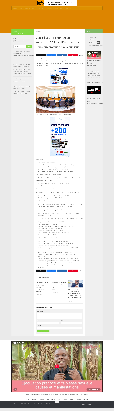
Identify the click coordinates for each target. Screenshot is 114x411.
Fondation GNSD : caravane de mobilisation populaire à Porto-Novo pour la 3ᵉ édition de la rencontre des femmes (59, 285)
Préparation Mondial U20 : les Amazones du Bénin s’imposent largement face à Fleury (21, 79)
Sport (43, 8)
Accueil (15, 8)
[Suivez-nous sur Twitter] (22, 33)
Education (49, 8)
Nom (38, 320)
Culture (38, 8)
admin (39, 51)
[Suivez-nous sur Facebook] (16, 33)
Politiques (21, 8)
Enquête (62, 8)
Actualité (39, 31)
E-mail (62, 320)
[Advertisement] (57, 19)
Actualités (27, 8)
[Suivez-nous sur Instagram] (20, 33)
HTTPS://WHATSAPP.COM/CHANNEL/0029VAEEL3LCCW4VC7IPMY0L (30, 55)
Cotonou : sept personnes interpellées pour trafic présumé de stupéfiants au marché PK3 (21, 86)
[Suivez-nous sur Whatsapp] (18, 33)
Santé (33, 8)
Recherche (68, 8)
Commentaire (40, 311)
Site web (39, 325)
